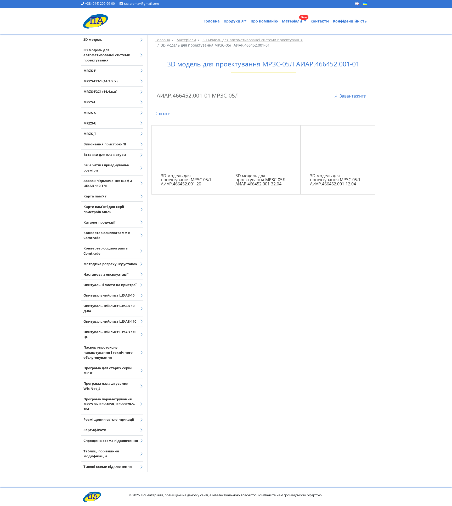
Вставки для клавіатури (104, 154)
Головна (211, 21)
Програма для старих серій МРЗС (107, 370)
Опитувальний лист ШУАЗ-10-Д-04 (109, 308)
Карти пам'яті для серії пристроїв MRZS (103, 209)
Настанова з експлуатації (105, 274)
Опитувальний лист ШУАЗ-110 (109, 321)
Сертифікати (94, 430)
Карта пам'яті (95, 196)
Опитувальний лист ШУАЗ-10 (108, 295)
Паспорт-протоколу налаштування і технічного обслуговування (108, 352)
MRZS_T (89, 133)
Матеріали (294, 20)
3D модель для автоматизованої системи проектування (106, 55)
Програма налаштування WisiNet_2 (105, 386)
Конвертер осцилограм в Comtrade (105, 250)
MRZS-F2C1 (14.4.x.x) (100, 91)
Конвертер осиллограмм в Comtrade (106, 235)
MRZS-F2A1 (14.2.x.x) (100, 81)
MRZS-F (89, 70)
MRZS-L (89, 102)
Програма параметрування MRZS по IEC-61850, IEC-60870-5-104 (109, 404)
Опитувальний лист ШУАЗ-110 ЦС (109, 334)
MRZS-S (89, 112)
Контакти (319, 21)
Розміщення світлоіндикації (108, 419)
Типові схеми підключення (107, 466)
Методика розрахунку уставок (110, 263)
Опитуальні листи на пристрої (110, 284)
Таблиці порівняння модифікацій (101, 453)
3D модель (92, 39)
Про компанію (264, 21)
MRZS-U (90, 123)
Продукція (234, 21)
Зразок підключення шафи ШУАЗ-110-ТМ (107, 183)
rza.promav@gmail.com (141, 3)
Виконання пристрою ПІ (104, 144)
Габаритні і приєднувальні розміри (107, 167)
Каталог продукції (99, 222)
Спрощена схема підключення (110, 440)
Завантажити (353, 96)
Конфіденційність (350, 21)
